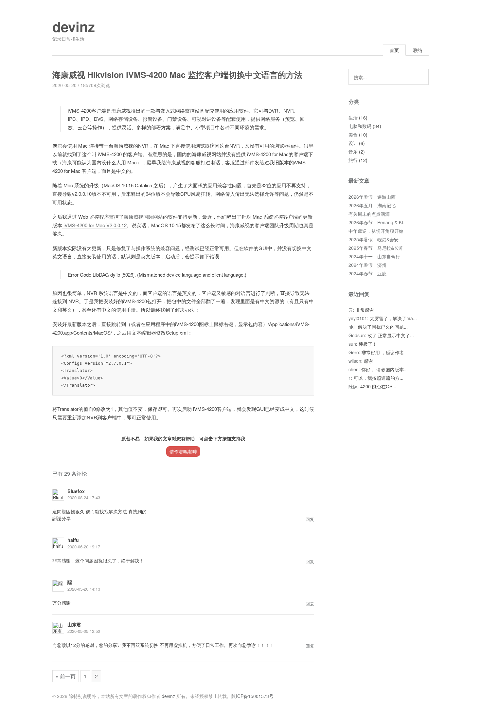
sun (352, 343)
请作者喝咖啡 (183, 451)
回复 (310, 519)
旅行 (353, 160)
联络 (417, 50)
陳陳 (353, 386)
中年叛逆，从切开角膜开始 (375, 231)
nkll (351, 326)
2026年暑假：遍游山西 (372, 196)
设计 (353, 143)
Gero (353, 352)
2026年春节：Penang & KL (376, 222)
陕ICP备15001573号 (252, 696)
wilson (354, 361)
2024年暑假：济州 (367, 265)
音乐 (353, 151)
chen (353, 369)
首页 (394, 50)
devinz (73, 26)
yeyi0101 (357, 318)
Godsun (356, 335)
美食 (353, 134)
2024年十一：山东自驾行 (374, 256)
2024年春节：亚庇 (367, 273)
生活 (353, 117)
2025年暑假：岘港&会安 (373, 239)
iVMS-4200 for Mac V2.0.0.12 (94, 225)
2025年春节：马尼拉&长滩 (375, 248)
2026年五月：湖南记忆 (372, 205)
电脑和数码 (359, 126)
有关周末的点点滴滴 (369, 214)
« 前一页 (66, 676)
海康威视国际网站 (143, 216)
